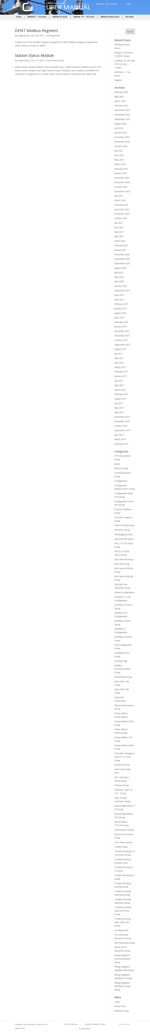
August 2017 (120, 349)
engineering (23, 35)
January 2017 (120, 376)
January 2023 (120, 173)
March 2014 (120, 439)
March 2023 (120, 164)
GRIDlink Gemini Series (109, 17)
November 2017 (122, 335)
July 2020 (118, 272)
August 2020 (120, 268)
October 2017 (120, 340)
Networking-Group (123, 676)
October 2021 (120, 218)
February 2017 (121, 371)
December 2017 (122, 331)
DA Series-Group (122, 529)
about (117, 464)
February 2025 (121, 105)
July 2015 (118, 403)
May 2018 (119, 317)
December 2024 (122, 110)
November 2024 (122, 114)
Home (84, 4)
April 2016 (119, 385)
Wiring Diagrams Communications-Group (122, 959)
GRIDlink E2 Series (59, 17)
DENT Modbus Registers (36, 30)
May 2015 (119, 407)
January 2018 (120, 326)
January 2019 (120, 308)
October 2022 (120, 186)
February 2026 (121, 92)
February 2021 (121, 245)
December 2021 (122, 209)
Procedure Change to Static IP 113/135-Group (124, 757)
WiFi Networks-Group (124, 942)
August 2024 (120, 123)
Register (118, 80)
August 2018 (120, 313)
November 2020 (122, 258)
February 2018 (121, 322)
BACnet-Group (121, 468)
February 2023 (121, 168)
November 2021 (122, 213)
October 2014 (120, 425)
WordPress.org (121, 1010)
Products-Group (121, 764)
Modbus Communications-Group (122, 669)
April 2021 (119, 236)
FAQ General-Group (123, 559)
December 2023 (122, 137)
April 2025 (119, 96)
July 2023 (118, 150)
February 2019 (121, 304)
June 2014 (119, 435)
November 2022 (122, 182)
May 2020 (119, 277)
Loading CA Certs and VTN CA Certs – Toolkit (124, 64)
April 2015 (119, 412)
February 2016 (121, 394)
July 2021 (118, 222)
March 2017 (120, 367)
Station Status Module (34, 55)
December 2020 (122, 254)
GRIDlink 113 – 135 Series (83, 17)
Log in (117, 1001)
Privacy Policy (84, 1029)
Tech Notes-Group (55, 60)
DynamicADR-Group (124, 538)
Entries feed (120, 1006)
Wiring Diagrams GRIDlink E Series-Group (122, 986)
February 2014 (121, 443)
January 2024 (120, 132)
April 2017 (119, 362)
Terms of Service (71, 1024)
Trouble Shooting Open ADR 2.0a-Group (122, 911)
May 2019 (119, 295)
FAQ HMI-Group (122, 564)
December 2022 (122, 177)
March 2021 (120, 240)
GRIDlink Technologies (107, 4)
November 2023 (122, 141)
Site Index (129, 17)
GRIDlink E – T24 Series (36, 17)
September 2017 (122, 344)
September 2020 (122, 263)
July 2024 (118, 128)
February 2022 (121, 204)
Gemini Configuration (124, 592)
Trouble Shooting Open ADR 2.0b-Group (122, 922)
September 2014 (122, 430)
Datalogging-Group (123, 534)
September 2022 (122, 191)
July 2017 (118, 353)
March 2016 (120, 389)
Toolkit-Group (121, 846)
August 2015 (120, 398)
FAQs (129, 4)
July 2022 (118, 195)
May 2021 (119, 232)
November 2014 (122, 421)
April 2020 (119, 281)
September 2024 (122, 119)
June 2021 (119, 227)
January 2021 (120, 250)
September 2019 (122, 290)
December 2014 (122, 416)
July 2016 (118, 380)
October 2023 (120, 146)
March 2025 (120, 101)
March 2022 (120, 200)
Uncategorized (53, 35)
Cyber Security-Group (124, 525)
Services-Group (121, 785)
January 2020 (120, 286)
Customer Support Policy (95, 1024)
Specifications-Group (124, 829)
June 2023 (119, 155)
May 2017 (119, 358)
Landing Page (120, 660)
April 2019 (119, 299)
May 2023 (119, 159)
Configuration (120, 480)
